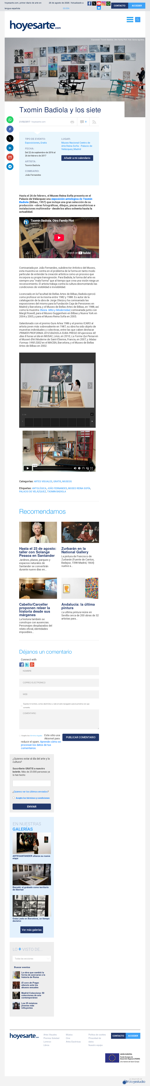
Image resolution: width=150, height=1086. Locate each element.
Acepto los (31, 736)
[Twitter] (26, 664)
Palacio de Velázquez (32, 491)
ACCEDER (137, 5)
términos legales (36, 736)
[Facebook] (21, 664)
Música (69, 1034)
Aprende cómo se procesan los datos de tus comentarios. (41, 745)
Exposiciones (32, 142)
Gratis (43, 142)
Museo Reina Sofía (79, 488)
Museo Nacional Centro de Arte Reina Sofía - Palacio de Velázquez (76, 146)
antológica (39, 488)
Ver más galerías (32, 929)
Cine (68, 1038)
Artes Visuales (43, 481)
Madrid (77, 149)
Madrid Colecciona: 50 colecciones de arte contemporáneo (32, 995)
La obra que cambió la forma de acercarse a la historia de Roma (33, 974)
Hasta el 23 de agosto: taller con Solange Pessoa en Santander (37, 552)
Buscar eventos (22, 967)
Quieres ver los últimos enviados (31, 791)
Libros (46, 1045)
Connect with (28, 659)
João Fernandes (57, 488)
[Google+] (32, 664)
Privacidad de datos (94, 1040)
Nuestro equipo (95, 1045)
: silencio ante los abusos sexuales (30, 984)
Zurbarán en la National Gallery (74, 550)
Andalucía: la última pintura (78, 606)
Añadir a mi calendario (77, 157)
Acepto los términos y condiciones (33, 798)
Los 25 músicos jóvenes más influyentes (29, 1005)
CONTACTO (119, 5)
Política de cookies (97, 1034)
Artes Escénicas (73, 1041)
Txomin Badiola (56, 491)
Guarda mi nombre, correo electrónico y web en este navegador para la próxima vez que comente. (56, 706)
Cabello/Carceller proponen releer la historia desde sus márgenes (34, 609)
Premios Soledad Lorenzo (51, 1040)
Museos (67, 481)
